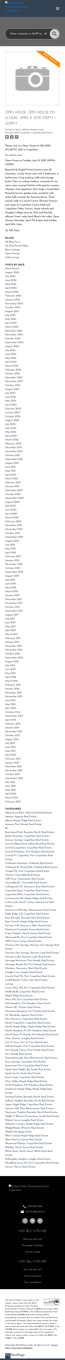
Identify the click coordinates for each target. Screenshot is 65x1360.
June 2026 (10, 280)
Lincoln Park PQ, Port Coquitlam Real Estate (30, 976)
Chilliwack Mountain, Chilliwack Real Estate (29, 863)
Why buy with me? (32, 1239)
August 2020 (12, 502)
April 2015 (10, 708)
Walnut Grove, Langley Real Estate (24, 1120)
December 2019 (13, 525)
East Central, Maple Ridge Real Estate (26, 922)
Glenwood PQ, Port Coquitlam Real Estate (28, 937)
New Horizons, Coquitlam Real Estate (26, 1019)
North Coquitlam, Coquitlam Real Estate (34, 133)
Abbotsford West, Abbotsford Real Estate (28, 813)
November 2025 (14, 304)
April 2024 (11, 362)
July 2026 (10, 276)
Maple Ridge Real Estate (19, 996)
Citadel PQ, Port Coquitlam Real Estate (27, 871)
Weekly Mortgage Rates (18, 1132)
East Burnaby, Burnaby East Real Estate (27, 918)
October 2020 (13, 494)
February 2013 (13, 759)
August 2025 (12, 311)
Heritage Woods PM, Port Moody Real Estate (30, 964)
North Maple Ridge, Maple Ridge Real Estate (30, 1027)
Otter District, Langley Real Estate (24, 1038)
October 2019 (12, 533)
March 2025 (11, 327)
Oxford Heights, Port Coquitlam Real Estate (29, 1046)
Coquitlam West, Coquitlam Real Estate (27, 894)
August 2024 (12, 346)
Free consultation (32, 1282)
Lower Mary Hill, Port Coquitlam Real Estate (30, 988)
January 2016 (12, 689)
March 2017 (11, 634)
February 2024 (13, 370)
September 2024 (14, 342)
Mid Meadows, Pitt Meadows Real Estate (27, 1003)
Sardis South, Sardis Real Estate (23, 1073)
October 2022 (13, 416)
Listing (9, 984)
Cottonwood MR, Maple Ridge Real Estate (28, 898)
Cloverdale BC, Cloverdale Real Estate (26, 883)
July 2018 (10, 580)
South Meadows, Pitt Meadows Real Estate (29, 1085)
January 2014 (12, 728)
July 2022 (10, 424)
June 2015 (10, 700)
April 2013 (10, 755)
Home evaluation (32, 1276)
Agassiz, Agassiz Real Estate (21, 816)
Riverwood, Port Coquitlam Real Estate (26, 1065)
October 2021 (12, 455)
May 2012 (10, 790)
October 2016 (12, 654)
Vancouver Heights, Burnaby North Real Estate (31, 1112)
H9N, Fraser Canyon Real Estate (23, 941)
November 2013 (13, 731)
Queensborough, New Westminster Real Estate (31, 1058)
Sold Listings (12, 257)
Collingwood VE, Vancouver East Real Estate (29, 887)
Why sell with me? (32, 1269)
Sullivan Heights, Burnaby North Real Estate (30, 1101)
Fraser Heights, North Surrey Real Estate (28, 933)
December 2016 (13, 646)
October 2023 (12, 385)
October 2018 (12, 568)
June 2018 (10, 584)
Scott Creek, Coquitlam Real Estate (24, 1077)
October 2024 (12, 338)
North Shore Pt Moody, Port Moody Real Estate (31, 1034)
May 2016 (10, 673)
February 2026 (13, 296)
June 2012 (10, 786)
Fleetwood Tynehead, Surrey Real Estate (27, 929)
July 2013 (10, 743)
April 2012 (10, 794)
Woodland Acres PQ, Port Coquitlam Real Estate (32, 1163)
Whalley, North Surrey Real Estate (24, 1147)
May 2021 (10, 471)
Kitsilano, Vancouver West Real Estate (26, 968)
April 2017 (10, 630)
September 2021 (14, 459)
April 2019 (10, 553)
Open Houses (12, 253)
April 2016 (10, 677)
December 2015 (13, 693)
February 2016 (13, 685)
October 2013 (12, 735)
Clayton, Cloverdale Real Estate (22, 875)
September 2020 (14, 498)
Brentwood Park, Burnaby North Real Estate (29, 832)
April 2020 (11, 514)
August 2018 (12, 576)
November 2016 (14, 650)
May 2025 (10, 319)
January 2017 (12, 642)
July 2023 (10, 393)
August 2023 (12, 389)
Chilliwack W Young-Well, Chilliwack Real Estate (31, 867)
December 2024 (13, 331)
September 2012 (14, 778)
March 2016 (11, 681)
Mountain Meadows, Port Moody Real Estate (30, 1011)
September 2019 (14, 537)
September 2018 (14, 572)
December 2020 (14, 490)
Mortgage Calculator (32, 1245)
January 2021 (12, 486)
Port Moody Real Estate (18, 1054)
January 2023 (12, 412)
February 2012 (13, 802)
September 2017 (14, 611)
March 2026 (11, 292)
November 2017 (13, 603)
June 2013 (10, 747)
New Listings (12, 250)
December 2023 (13, 377)
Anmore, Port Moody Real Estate (23, 824)
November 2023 (14, 381)
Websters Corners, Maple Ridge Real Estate (29, 1124)
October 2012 (12, 774)
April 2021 (10, 475)
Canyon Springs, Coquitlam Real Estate (27, 840)
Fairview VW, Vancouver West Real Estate (28, 925)
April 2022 (11, 436)
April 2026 (11, 288)
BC (6, 828)
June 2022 (10, 428)
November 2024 (14, 335)
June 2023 (10, 397)
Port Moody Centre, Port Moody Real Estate (29, 1050)
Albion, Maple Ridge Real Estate (23, 820)
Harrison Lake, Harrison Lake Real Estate (28, 957)
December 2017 (13, 599)
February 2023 (13, 409)
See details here (13, 155)
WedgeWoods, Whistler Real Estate (24, 1128)
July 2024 (10, 350)
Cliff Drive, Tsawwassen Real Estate (24, 879)
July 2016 (10, 665)
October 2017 (12, 607)
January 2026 (12, 300)
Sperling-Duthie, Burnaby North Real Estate (29, 1097)
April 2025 (11, 323)
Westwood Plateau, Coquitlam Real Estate (28, 1143)
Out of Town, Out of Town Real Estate (26, 1042)
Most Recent (12, 268)
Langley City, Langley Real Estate (23, 972)
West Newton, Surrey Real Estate (23, 1140)
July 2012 (10, 782)
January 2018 (12, 595)
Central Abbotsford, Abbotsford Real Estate (30, 844)
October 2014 (12, 712)
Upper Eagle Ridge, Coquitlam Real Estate (28, 1104)
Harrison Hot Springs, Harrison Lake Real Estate (32, 953)
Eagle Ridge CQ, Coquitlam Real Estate (27, 914)
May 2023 (10, 401)
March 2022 (11, 440)
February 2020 (13, 521)
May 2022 (10, 432)
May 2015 (10, 704)
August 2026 (12, 272)
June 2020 (10, 510)
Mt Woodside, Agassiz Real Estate (24, 1015)
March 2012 (11, 798)
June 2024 (10, 354)
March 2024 (11, 366)
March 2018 (11, 591)
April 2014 (10, 720)
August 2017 (12, 615)
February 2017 (13, 638)
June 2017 (10, 622)
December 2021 (13, 447)
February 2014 (13, 724)
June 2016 (10, 669)
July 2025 (10, 315)
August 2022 (12, 420)
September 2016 (14, 658)
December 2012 (13, 766)
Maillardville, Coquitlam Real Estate (25, 992)
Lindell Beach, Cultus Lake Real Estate (26, 980)
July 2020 (10, 506)
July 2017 (10, 619)
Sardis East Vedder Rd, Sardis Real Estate (28, 1069)
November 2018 (14, 564)
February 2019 (13, 556)
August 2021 (12, 463)
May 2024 (10, 358)
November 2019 (14, 529)
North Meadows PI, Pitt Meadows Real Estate (30, 1031)
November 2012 (14, 770)
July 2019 (10, 545)
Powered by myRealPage (22, 1348)
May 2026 (10, 284)
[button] (25, 1221)
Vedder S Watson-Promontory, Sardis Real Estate (32, 1116)
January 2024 (12, 373)
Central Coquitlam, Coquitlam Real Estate (28, 848)
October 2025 (12, 307)
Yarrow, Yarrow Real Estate (20, 1167)
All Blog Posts (12, 242)
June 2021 (10, 467)
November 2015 (13, 696)
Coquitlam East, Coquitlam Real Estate (27, 890)
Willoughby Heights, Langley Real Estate (27, 1159)
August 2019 (12, 541)
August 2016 (12, 661)
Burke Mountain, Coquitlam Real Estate (27, 836)
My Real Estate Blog (16, 246)
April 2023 (11, 405)
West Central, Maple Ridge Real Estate (26, 1136)
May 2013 (10, 751)
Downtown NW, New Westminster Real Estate (30, 910)
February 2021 (13, 482)
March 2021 (11, 479)
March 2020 (12, 517)
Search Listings (32, 1252)
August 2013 (12, 739)
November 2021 (14, 451)
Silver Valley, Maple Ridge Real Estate (26, 1081)
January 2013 (12, 763)
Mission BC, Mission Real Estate (23, 1007)
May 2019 (10, 549)
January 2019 (12, 560)
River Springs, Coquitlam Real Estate (25, 1062)
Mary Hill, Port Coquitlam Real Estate (26, 999)
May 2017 (10, 626)
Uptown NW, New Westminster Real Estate (29, 1108)
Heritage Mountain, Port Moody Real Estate (29, 960)
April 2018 (10, 588)
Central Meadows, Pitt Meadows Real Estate (29, 852)
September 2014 (14, 716)
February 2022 (13, 444)
